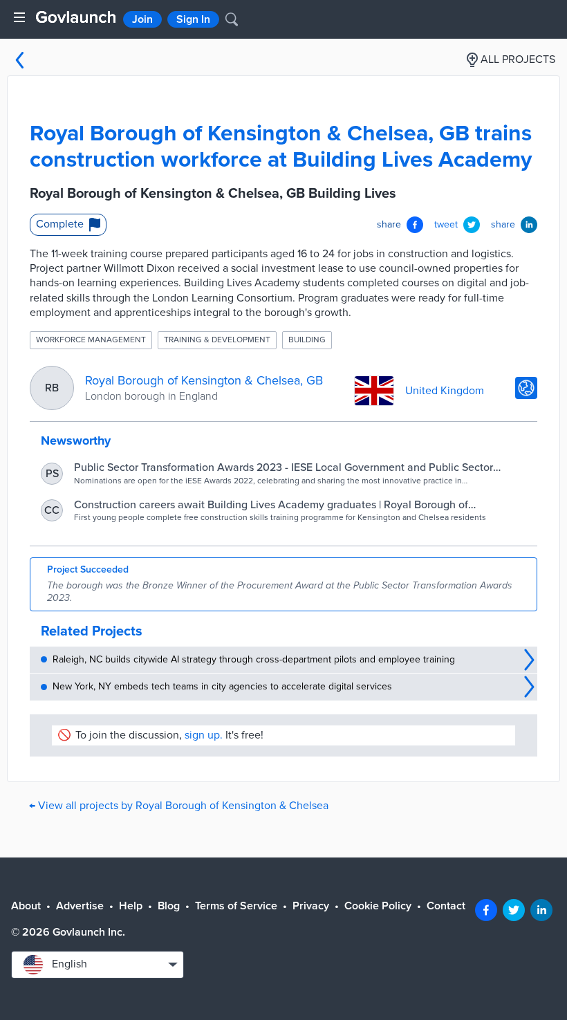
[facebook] (486, 910)
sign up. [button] (204, 735)
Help (130, 906)
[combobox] (97, 965)
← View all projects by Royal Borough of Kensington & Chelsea (178, 806)
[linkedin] (541, 910)
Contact (446, 906)
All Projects (518, 59)
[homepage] (75, 17)
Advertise (80, 906)
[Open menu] (19, 17)
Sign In (193, 19)
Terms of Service (236, 906)
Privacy (310, 906)
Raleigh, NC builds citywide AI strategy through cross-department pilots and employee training (254, 659)
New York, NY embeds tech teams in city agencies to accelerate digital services (222, 686)
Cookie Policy (377, 906)
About (26, 906)
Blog (169, 906)
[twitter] (514, 910)
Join (142, 19)
